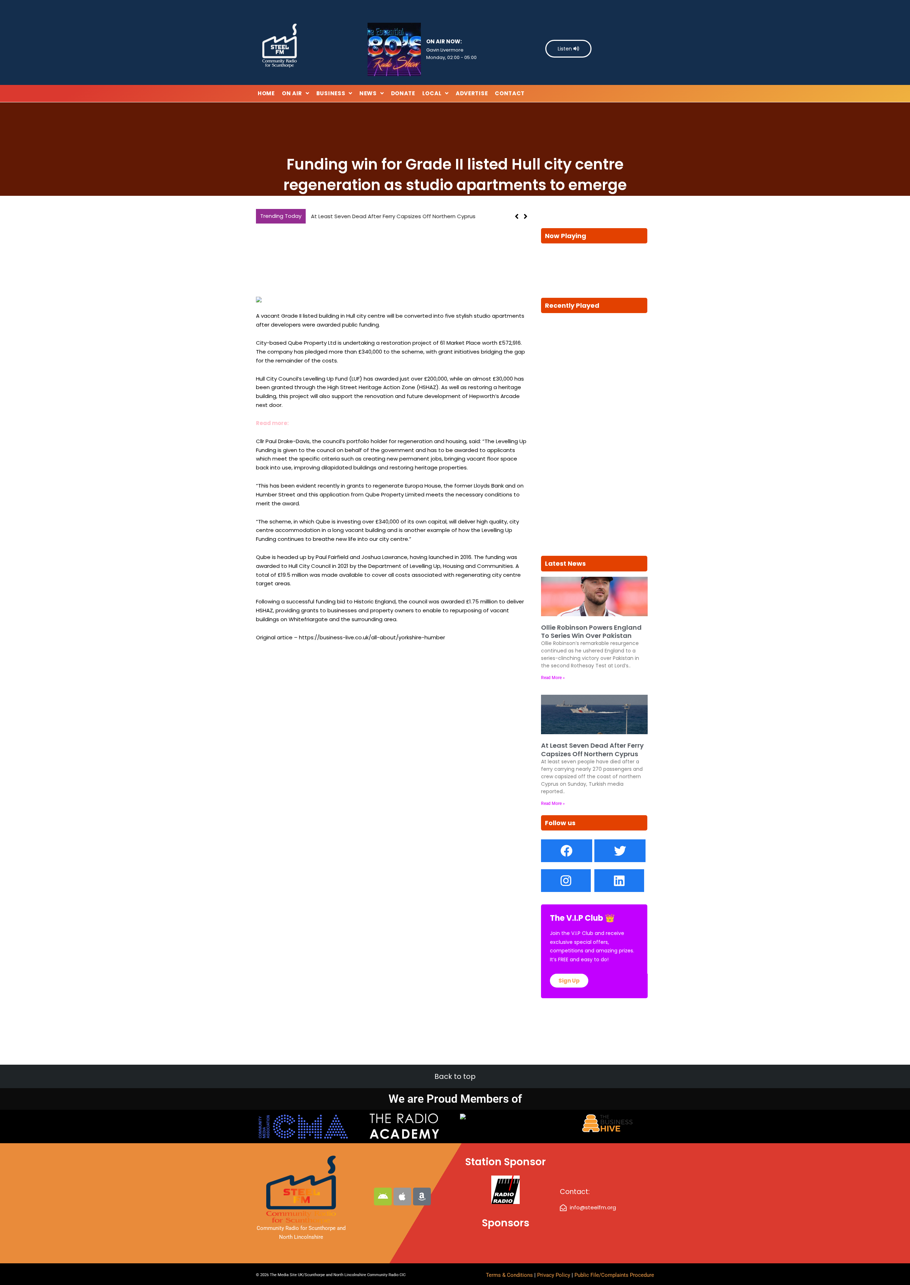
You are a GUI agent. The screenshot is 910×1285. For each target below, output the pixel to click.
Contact (510, 93)
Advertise (472, 93)
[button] (525, 216)
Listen (565, 48)
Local (432, 93)
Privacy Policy (554, 1275)
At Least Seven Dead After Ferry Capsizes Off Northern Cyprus (392, 216)
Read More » (553, 677)
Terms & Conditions (509, 1275)
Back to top (455, 1076)
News (368, 93)
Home (266, 93)
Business (331, 93)
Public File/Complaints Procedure (614, 1275)
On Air (292, 93)
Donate (403, 93)
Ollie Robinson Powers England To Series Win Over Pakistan (591, 631)
